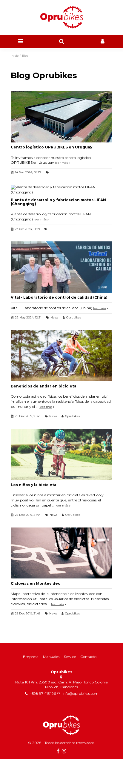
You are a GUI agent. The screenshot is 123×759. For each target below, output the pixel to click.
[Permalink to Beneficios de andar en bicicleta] (62, 355)
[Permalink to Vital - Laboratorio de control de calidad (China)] (62, 266)
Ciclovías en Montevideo (36, 583)
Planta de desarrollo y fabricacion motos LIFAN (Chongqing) (58, 202)
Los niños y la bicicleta (33, 485)
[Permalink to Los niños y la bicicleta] (62, 454)
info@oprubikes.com (80, 693)
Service (70, 656)
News (54, 317)
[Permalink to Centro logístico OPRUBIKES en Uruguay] (62, 116)
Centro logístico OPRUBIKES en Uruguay (51, 147)
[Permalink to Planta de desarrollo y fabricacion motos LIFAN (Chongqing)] (62, 189)
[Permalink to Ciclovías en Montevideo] (62, 552)
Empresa (31, 656)
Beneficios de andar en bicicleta (43, 386)
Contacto (88, 656)
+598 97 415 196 (43, 693)
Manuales (51, 656)
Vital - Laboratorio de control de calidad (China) (59, 297)
